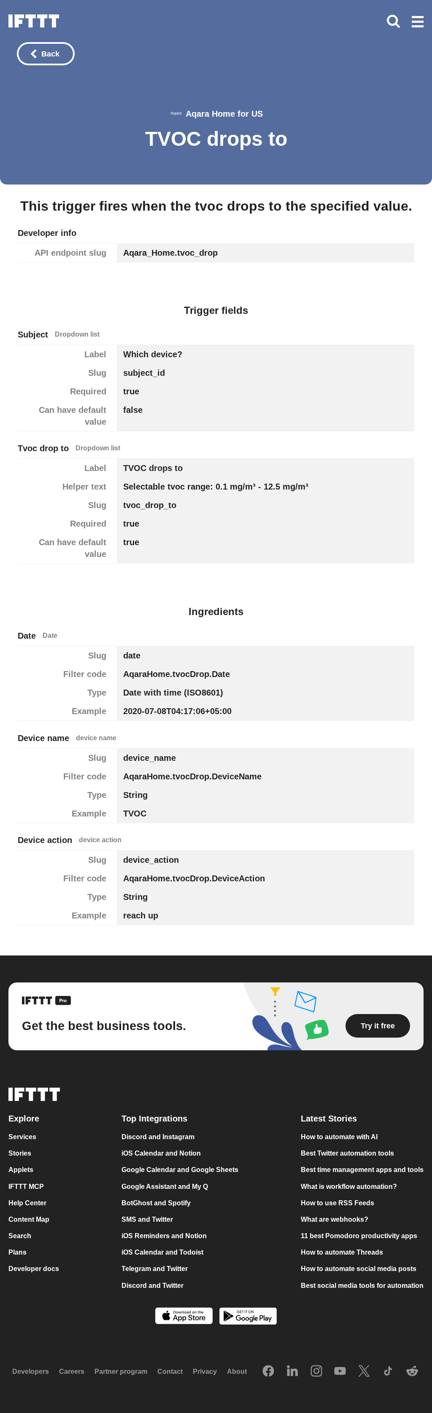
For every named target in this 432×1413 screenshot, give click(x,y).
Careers (71, 1372)
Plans (17, 1252)
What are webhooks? (334, 1219)
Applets (20, 1170)
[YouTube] (340, 1371)
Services (22, 1136)
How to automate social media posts (358, 1269)
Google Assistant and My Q (165, 1186)
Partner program (120, 1372)
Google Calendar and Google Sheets (180, 1170)
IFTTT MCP (26, 1186)
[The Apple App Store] (184, 1316)
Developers (30, 1372)
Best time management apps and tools (362, 1170)
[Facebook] (268, 1371)
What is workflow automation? (349, 1186)
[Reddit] (412, 1371)
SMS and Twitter (147, 1219)
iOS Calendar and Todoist (162, 1252)
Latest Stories (329, 1118)
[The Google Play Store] (248, 1317)
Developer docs (33, 1269)
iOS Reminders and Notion (164, 1235)
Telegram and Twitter (155, 1269)
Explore (23, 1118)
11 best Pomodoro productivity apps (359, 1235)
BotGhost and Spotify (156, 1203)
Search (19, 1235)
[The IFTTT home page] (33, 21)
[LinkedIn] (292, 1371)
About (237, 1372)
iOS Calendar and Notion (161, 1153)
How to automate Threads (342, 1252)
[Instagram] (316, 1371)
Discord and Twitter (153, 1285)
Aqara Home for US (224, 113)
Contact (170, 1372)
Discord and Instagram (158, 1136)
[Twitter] (364, 1371)
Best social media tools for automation (362, 1285)
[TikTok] (388, 1371)
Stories (19, 1153)
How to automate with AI (339, 1136)
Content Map (28, 1219)
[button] (418, 22)
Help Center (27, 1203)
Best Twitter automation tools (347, 1153)
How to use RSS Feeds (337, 1203)
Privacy (205, 1372)
